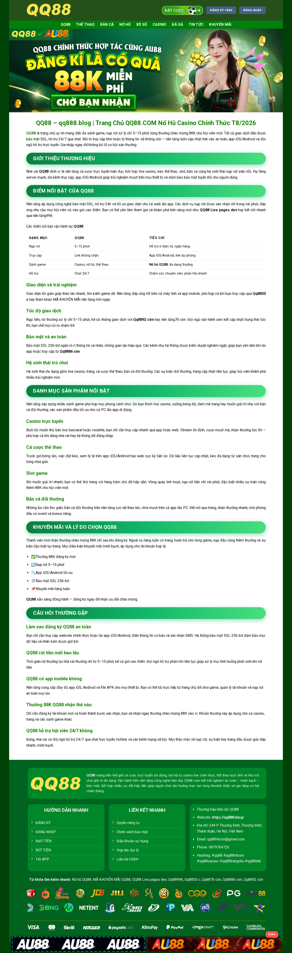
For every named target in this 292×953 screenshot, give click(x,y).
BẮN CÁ (107, 24)
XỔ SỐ (141, 24)
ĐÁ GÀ (177, 24)
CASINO (160, 24)
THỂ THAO (85, 24)
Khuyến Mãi (220, 24)
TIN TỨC (196, 24)
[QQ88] (49, 10)
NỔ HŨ (125, 24)
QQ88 (65, 24)
